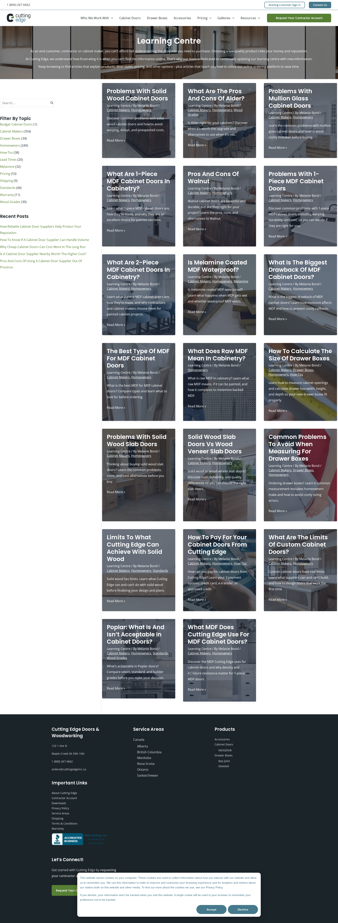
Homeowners (10, 145)
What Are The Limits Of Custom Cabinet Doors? (298, 544)
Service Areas (60, 813)
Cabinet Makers (11, 131)
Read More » (116, 140)
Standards (7, 188)
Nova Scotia (146, 763)
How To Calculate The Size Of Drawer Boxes (300, 355)
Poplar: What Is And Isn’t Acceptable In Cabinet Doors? (135, 634)
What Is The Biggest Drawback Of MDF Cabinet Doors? (298, 269)
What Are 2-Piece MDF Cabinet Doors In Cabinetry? (138, 269)
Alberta (142, 746)
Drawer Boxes (10, 138)
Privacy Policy (60, 808)
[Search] (52, 103)
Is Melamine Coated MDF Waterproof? (217, 266)
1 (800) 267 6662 (18, 5)
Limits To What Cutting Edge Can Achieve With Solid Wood (134, 548)
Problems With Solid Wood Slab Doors (136, 440)
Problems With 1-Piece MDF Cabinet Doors (296, 181)
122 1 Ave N (59, 746)
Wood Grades (10, 202)
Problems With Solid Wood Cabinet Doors (137, 95)
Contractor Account (64, 798)
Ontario (142, 769)
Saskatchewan (147, 775)
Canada (138, 739)
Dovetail (223, 766)
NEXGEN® (225, 750)
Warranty (7, 195)
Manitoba (144, 758)
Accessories (222, 739)
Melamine (7, 166)
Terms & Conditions (64, 823)
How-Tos (6, 152)
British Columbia (149, 752)
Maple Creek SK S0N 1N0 (68, 753)
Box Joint (224, 761)
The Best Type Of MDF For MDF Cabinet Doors (138, 358)
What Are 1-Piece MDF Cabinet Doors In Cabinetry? (138, 181)
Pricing (5, 173)
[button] (284, 5)
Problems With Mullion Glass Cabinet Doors (290, 98)
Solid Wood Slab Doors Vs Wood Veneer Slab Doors (215, 444)
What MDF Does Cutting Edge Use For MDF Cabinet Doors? (218, 634)
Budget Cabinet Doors (16, 124)
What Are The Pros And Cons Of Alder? (216, 95)
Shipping (6, 181)
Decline (243, 909)
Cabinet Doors (224, 744)
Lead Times (8, 159)
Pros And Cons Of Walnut (213, 177)
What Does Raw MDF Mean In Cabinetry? (218, 355)
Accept (212, 909)
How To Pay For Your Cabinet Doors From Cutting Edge (217, 544)
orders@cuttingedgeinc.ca (69, 769)
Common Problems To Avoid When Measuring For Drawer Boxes (297, 448)
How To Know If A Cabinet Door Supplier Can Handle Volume (44, 240)
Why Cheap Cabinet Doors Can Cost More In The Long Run (43, 247)
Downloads (59, 803)
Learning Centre (118, 105)
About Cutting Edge (64, 793)
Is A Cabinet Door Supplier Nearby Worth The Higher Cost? (43, 254)
